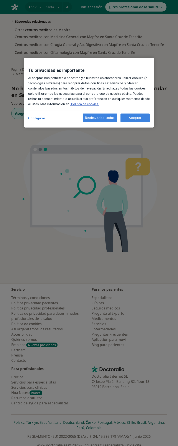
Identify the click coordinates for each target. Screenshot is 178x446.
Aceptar (135, 118)
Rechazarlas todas (100, 118)
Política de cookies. (84, 104)
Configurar (36, 118)
